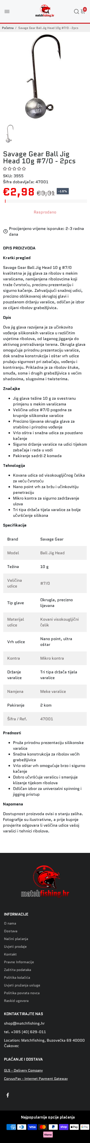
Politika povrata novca (22, 993)
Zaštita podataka (17, 969)
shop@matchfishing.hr (24, 1023)
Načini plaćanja (16, 939)
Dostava (10, 931)
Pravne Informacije (19, 962)
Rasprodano (45, 212)
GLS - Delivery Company (23, 1070)
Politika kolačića (17, 977)
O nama (10, 923)
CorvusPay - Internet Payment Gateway (36, 1078)
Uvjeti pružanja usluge (22, 985)
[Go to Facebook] (7, 1096)
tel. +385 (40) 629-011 (25, 1032)
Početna (8, 28)
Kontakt (10, 954)
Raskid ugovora (16, 1000)
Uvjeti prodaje (15, 946)
